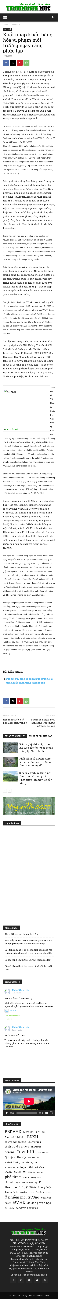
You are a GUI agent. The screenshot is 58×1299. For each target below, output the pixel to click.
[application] (29, 1101)
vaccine (23, 1192)
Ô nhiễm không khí (43, 1192)
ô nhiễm (46, 1197)
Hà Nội (21, 1157)
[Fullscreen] (51, 1112)
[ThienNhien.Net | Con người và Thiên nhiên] (29, 6)
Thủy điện (27, 1187)
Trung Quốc (44, 1187)
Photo (13, 1010)
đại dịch (9, 1207)
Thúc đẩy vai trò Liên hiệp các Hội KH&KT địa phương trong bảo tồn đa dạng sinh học (28, 942)
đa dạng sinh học (39, 1202)
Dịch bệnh (10, 1157)
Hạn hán (31, 1157)
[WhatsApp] (26, 63)
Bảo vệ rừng (34, 1141)
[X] (13, 63)
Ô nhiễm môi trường (22, 1197)
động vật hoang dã (27, 1207)
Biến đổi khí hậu (15, 1137)
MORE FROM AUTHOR (40, 736)
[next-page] (9, 791)
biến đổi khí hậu (35, 1132)
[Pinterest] (20, 63)
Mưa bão (8, 1172)
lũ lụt (30, 1167)
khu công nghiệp (15, 1167)
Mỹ (24, 1171)
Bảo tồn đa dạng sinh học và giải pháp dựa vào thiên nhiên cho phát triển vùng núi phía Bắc (28, 951)
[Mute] (46, 1112)
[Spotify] (37, 1280)
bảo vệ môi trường (15, 1141)
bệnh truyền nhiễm (17, 1146)
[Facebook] (6, 63)
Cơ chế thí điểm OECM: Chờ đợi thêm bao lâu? (28, 959)
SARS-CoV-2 (27, 1182)
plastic (26, 1177)
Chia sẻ (9, 1019)
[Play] (6, 1112)
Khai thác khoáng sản (14, 1162)
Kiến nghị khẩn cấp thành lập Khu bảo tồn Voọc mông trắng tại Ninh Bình (36, 747)
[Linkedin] (21, 1280)
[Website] (45, 1280)
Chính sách (15, 24)
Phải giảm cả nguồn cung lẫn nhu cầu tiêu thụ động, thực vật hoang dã (35, 762)
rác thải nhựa (12, 1182)
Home (5, 24)
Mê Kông (39, 1167)
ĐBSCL (8, 1203)
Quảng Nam (36, 1177)
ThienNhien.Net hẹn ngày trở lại (22, 934)
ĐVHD (19, 1202)
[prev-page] (5, 791)
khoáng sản (31, 1162)
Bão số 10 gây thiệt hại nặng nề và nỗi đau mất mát (28, 968)
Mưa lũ (17, 1172)
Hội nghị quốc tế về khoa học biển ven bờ (15, 721)
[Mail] (29, 1280)
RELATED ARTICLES (15, 736)
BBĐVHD (13, 1131)
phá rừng (13, 1176)
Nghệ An (31, 1172)
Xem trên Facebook (12, 1016)
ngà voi (40, 1172)
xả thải (31, 1192)
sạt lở (38, 1182)
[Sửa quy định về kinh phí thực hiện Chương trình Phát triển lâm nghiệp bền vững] (10, 776)
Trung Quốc (11, 1192)
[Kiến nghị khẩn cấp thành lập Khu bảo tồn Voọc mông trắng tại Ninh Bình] (10, 747)
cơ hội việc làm (42, 1152)
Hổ (38, 1157)
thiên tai (11, 1187)
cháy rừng (36, 1146)
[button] (5, 17)
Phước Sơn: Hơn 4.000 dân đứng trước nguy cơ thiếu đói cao (43, 722)
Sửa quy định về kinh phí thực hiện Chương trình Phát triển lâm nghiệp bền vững (35, 778)
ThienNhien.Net (21, 990)
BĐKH (32, 1136)
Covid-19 (25, 1151)
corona (10, 1152)
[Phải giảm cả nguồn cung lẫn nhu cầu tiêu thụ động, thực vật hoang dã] (10, 762)
